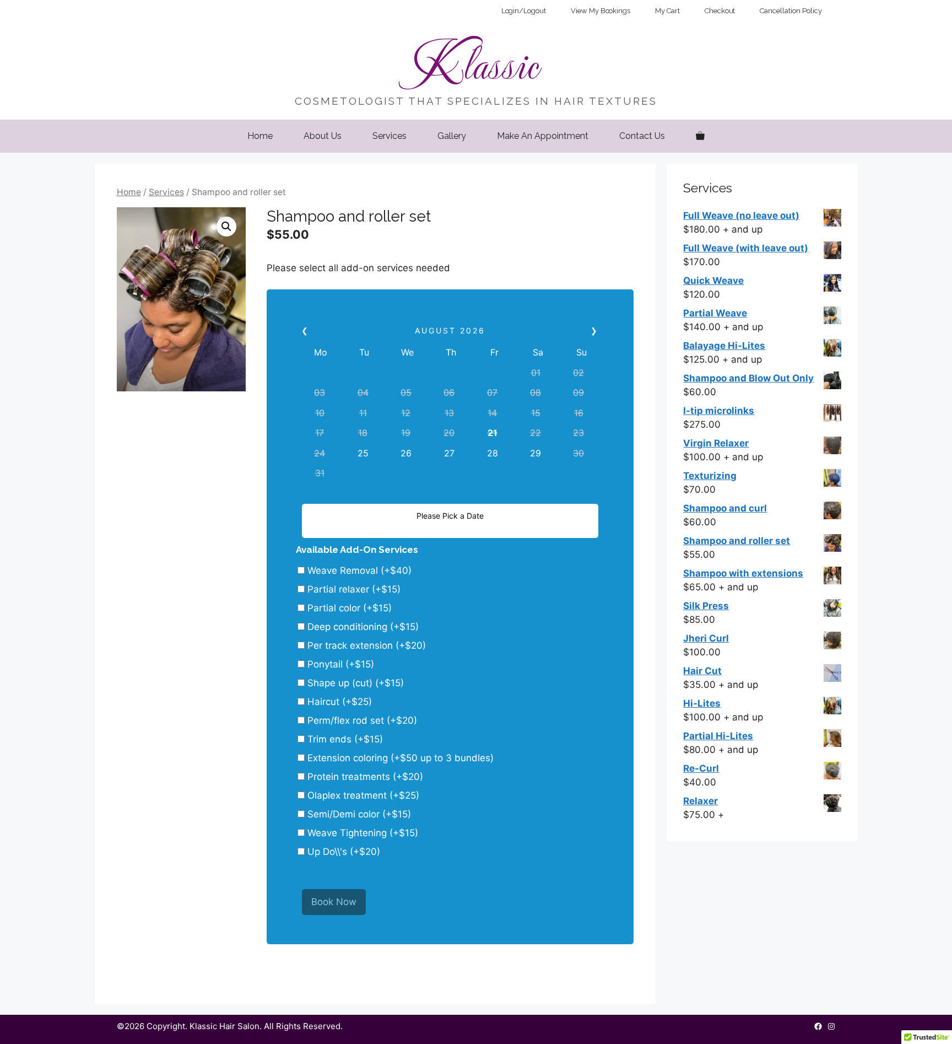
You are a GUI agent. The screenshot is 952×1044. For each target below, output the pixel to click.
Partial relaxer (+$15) (353, 589)
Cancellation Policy (790, 11)
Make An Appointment (542, 136)
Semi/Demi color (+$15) (358, 814)
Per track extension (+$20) (365, 645)
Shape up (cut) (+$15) (354, 682)
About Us (323, 136)
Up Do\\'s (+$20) (342, 851)
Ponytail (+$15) (339, 664)
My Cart (667, 11)
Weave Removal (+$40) (358, 570)
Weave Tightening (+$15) (361, 832)
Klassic (476, 63)
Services (389, 136)
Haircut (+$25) (338, 701)
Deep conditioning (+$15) (362, 626)
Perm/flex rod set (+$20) (361, 720)
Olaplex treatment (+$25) (362, 795)
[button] (226, 226)
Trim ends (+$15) (344, 739)
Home (260, 136)
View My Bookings (600, 11)
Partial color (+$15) (348, 608)
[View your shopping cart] (700, 136)
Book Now (333, 901)
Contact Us (642, 136)
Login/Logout (523, 11)
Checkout (720, 11)
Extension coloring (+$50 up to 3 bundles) (399, 757)
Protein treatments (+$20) (364, 776)
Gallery (451, 136)
